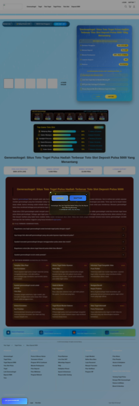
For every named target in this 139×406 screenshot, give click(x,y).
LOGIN (60, 198)
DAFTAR (78, 198)
